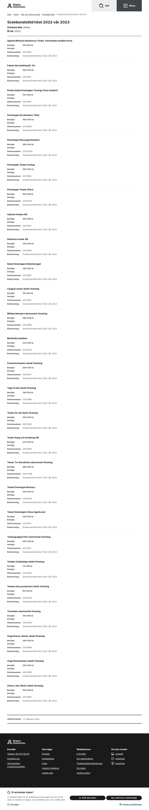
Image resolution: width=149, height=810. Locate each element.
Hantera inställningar (132, 804)
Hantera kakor (83, 773)
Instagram (120, 758)
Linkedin (119, 754)
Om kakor (14, 804)
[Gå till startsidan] (16, 6)
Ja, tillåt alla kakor (87, 798)
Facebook (120, 763)
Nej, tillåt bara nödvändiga (124, 798)
